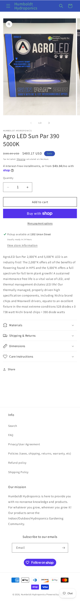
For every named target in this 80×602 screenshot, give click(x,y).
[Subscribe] (63, 548)
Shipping (21, 159)
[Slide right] (49, 122)
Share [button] (11, 369)
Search (12, 426)
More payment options (40, 223)
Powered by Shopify (56, 594)
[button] (8, 5)
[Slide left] (30, 122)
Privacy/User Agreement (24, 444)
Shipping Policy (18, 472)
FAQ (10, 435)
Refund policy (17, 463)
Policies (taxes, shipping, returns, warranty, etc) (39, 453)
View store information (22, 245)
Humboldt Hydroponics (33, 594)
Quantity (8, 178)
